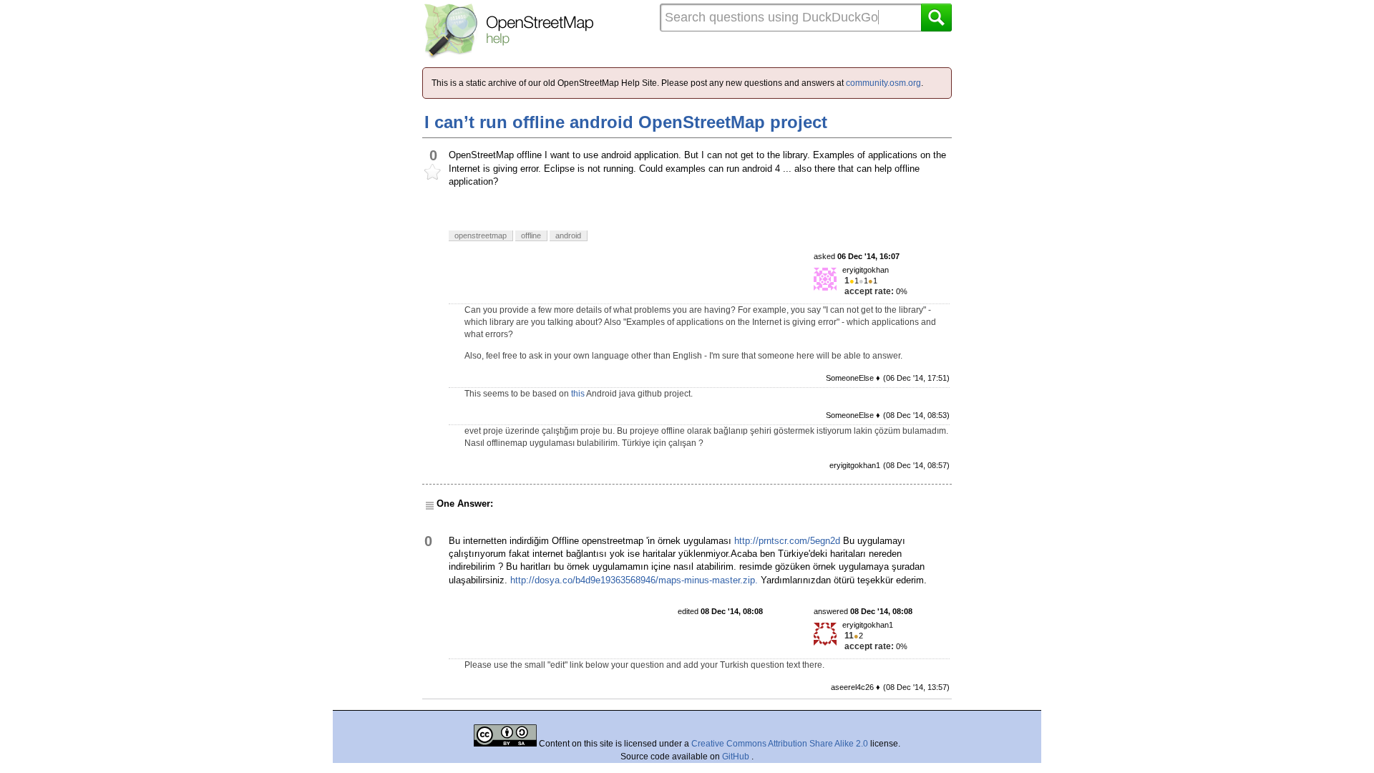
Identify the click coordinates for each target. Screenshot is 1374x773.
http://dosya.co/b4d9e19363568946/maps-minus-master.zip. (634, 580)
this (578, 394)
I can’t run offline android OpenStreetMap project (625, 122)
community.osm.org (883, 83)
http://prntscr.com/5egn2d (787, 540)
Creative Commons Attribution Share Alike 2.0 (779, 744)
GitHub (736, 757)
